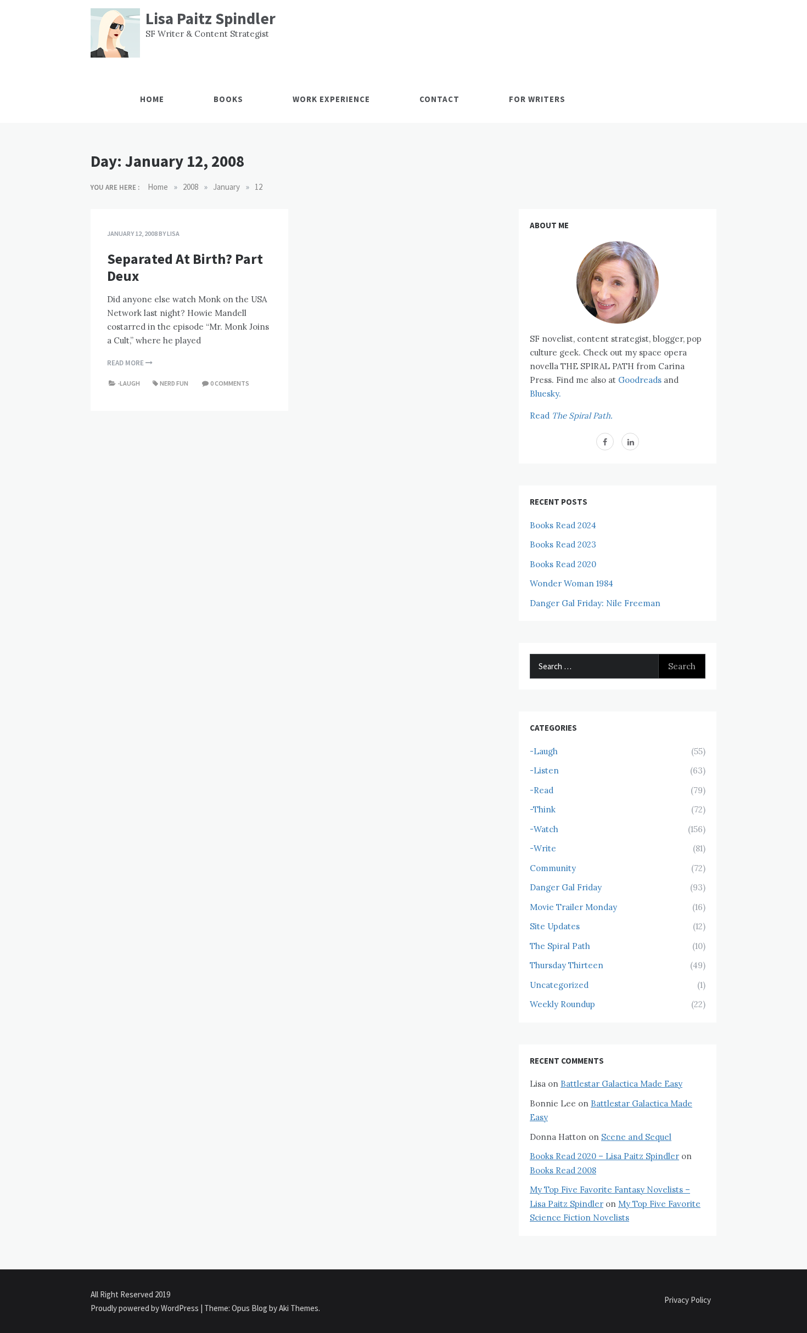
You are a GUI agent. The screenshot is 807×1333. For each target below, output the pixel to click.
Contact (439, 99)
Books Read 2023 (563, 544)
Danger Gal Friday (566, 887)
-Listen (544, 770)
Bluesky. (545, 393)
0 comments (229, 383)
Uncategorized (559, 985)
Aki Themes (298, 1308)
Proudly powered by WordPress (145, 1308)
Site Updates (555, 926)
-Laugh (128, 383)
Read (571, 415)
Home (152, 99)
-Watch (544, 829)
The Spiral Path (560, 946)
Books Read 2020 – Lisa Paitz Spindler (604, 1156)
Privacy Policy (687, 1300)
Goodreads (640, 380)
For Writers (537, 99)
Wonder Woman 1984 (571, 583)
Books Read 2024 (563, 525)
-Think (543, 809)
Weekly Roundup (562, 1004)
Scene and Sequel (636, 1137)
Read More (126, 363)
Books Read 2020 (563, 564)
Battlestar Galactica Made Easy (621, 1083)
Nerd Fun (174, 383)
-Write (543, 848)
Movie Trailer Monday (573, 907)
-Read (541, 790)
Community (553, 868)
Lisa (173, 233)
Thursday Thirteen (566, 965)
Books (228, 99)
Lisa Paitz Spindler (210, 18)
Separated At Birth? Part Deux (185, 267)
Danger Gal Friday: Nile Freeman (595, 603)
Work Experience (331, 99)
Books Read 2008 (563, 1170)
